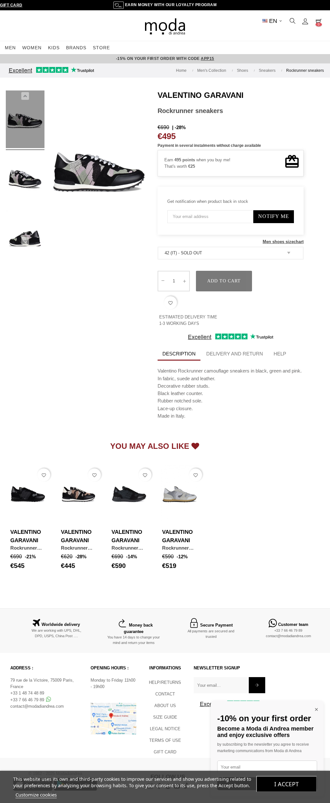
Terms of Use (165, 740)
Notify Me (273, 216)
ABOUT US (165, 705)
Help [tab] (280, 353)
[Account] (305, 21)
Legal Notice (165, 728)
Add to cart (224, 281)
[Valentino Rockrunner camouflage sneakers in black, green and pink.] (25, 120)
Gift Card (11, 5)
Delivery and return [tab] (234, 353)
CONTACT (165, 694)
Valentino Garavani (201, 95)
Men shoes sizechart (283, 241)
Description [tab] (179, 353)
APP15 (207, 58)
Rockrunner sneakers (23, 548)
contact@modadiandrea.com (288, 636)
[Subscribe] (257, 685)
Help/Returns (165, 682)
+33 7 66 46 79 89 (288, 630)
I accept (286, 784)
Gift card (165, 752)
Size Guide (165, 717)
